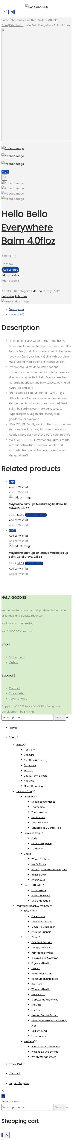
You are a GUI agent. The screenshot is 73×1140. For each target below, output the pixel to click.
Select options (37, 515)
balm (57, 291)
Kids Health (16, 25)
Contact (14, 688)
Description (16, 309)
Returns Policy (18, 698)
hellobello (7, 296)
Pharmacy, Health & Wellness (30, 20)
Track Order (17, 693)
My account (17, 657)
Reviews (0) (16, 314)
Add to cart (10, 270)
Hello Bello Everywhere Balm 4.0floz (28, 227)
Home (5, 20)
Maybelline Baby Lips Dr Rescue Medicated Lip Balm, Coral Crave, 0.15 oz (38, 555)
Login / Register (19, 1083)
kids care (21, 296)
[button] (11, 275)
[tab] (40, 309)
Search (59, 717)
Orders (13, 662)
